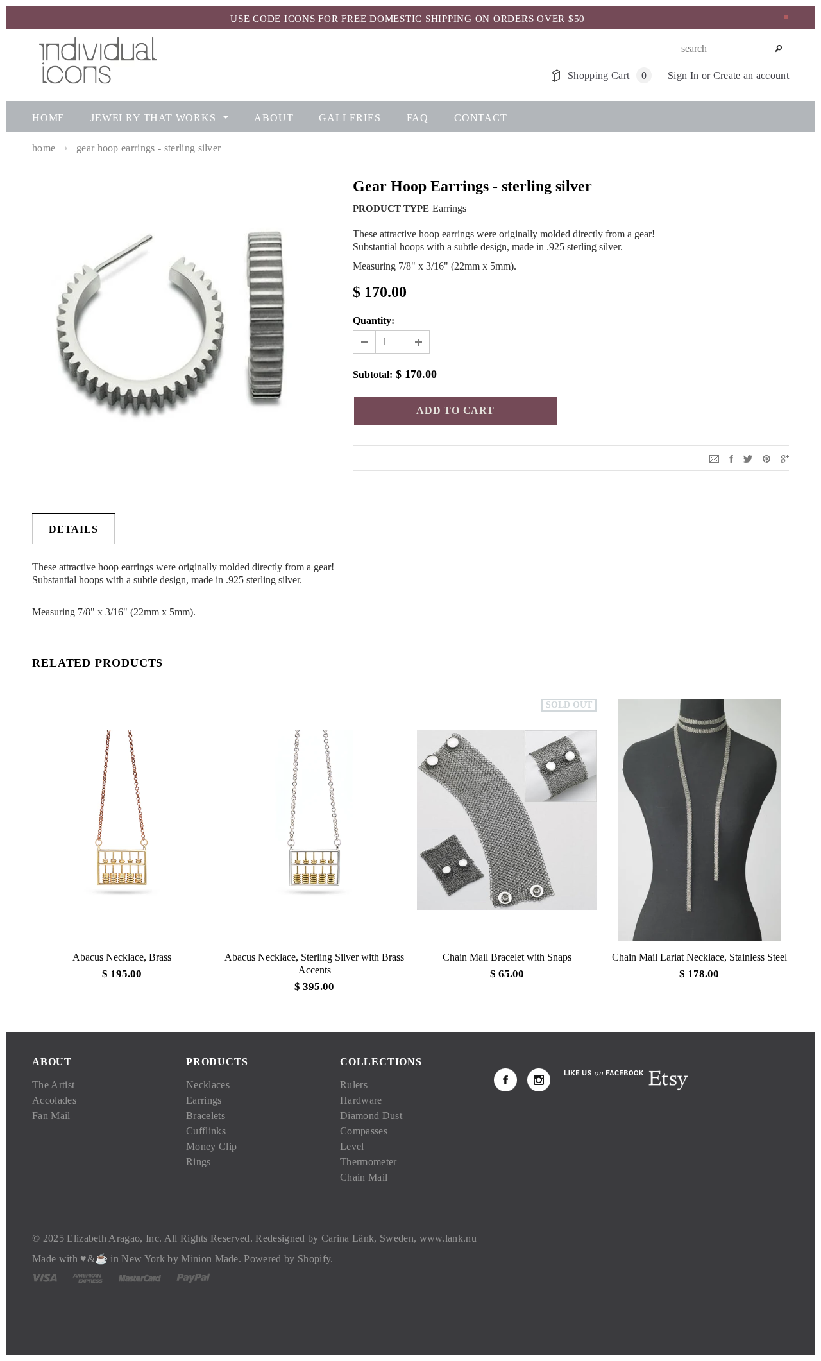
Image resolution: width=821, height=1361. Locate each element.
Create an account (751, 75)
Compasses (363, 1131)
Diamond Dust (371, 1115)
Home (43, 147)
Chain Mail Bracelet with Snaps (507, 957)
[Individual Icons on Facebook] (505, 1079)
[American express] (87, 1277)
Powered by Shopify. (288, 1258)
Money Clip (211, 1146)
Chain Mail (363, 1177)
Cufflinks (206, 1131)
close (786, 17)
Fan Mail (51, 1115)
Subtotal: (373, 374)
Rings (198, 1161)
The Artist (53, 1084)
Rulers (354, 1084)
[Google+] (785, 457)
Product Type (391, 208)
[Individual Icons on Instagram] (538, 1079)
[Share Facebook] (731, 457)
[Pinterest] (766, 457)
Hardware (361, 1100)
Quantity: (373, 320)
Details (73, 529)
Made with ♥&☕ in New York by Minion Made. (136, 1258)
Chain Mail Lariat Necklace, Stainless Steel (699, 957)
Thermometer (368, 1161)
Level (352, 1146)
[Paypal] (193, 1277)
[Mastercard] (140, 1277)
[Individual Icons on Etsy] (668, 1079)
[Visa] (44, 1277)
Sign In (683, 75)
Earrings (204, 1100)
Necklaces (208, 1084)
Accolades (54, 1100)
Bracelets (205, 1115)
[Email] (714, 457)
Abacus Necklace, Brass (121, 957)
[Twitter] (747, 457)
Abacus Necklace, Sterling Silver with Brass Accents (314, 963)
